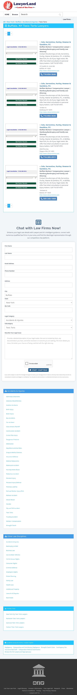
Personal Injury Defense (13, 482)
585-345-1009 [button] (49, 198)
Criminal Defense (11, 568)
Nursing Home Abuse (13, 469)
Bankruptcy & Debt (12, 546)
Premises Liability (11, 487)
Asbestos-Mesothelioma (13, 401)
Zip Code (7, 306)
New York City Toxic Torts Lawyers (16, 614)
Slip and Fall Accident (13, 508)
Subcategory (9, 323)
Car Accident (10, 422)
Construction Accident (13, 431)
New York (10, 22)
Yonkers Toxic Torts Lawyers (15, 627)
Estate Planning (11, 576)
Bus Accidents (10, 418)
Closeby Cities (11, 608)
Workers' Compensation (13, 521)
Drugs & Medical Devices (14, 452)
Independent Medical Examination (29, 649)
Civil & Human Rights (12, 559)
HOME (7, 14)
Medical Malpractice (12, 461)
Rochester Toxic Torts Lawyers (15, 618)
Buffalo (18, 22)
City (6, 291)
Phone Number (10, 271)
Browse (15, 14)
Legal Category (9, 316)
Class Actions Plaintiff (13, 427)
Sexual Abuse (10, 500)
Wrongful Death (11, 525)
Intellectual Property (12, 589)
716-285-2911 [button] (49, 157)
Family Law (9, 580)
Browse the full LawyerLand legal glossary (18, 652)
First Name (8, 246)
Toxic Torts (9, 512)
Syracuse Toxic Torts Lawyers (15, 623)
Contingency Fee (61, 647)
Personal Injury (11, 478)
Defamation (10, 444)
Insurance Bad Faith (11, 649)
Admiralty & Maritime (13, 396)
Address (7, 281)
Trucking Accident (11, 517)
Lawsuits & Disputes (12, 593)
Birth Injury (9, 409)
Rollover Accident (11, 495)
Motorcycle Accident (12, 465)
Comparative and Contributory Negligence (26, 647)
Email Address (9, 263)
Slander (8, 504)
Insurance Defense (12, 457)
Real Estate (9, 598)
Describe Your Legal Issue (13, 333)
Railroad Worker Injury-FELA (15, 491)
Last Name (8, 253)
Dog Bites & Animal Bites (14, 448)
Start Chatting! (39, 370)
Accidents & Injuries (30, 22)
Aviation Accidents (12, 405)
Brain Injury (10, 414)
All (4, 22)
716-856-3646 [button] (49, 74)
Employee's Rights (12, 572)
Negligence (8, 647)
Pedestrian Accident (12, 474)
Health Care (10, 585)
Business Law (10, 550)
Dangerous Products (12, 439)
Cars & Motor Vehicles (13, 555)
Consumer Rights (11, 563)
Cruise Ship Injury (11, 435)
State (6, 298)
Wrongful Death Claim (48, 647)
